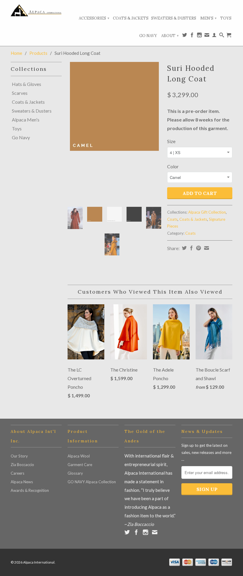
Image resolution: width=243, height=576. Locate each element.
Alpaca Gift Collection (207, 212)
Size (171, 141)
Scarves (20, 93)
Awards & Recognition (30, 490)
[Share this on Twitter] (183, 248)
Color (173, 166)
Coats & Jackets (130, 18)
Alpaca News (22, 481)
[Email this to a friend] (206, 248)
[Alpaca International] (36, 10)
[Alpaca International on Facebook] (192, 36)
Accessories (94, 18)
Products (38, 53)
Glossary (75, 473)
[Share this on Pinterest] (198, 248)
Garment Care (80, 464)
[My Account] (214, 36)
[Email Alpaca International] (206, 36)
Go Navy (148, 35)
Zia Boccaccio (22, 464)
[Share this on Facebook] (191, 248)
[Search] (221, 36)
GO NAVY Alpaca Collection (92, 481)
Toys (225, 18)
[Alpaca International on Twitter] (184, 36)
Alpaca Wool (79, 456)
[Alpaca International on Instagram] (199, 36)
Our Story (19, 456)
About (170, 35)
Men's (208, 18)
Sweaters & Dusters (173, 18)
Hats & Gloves (26, 84)
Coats (172, 219)
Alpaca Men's (25, 119)
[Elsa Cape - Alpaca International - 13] (114, 106)
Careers (17, 473)
